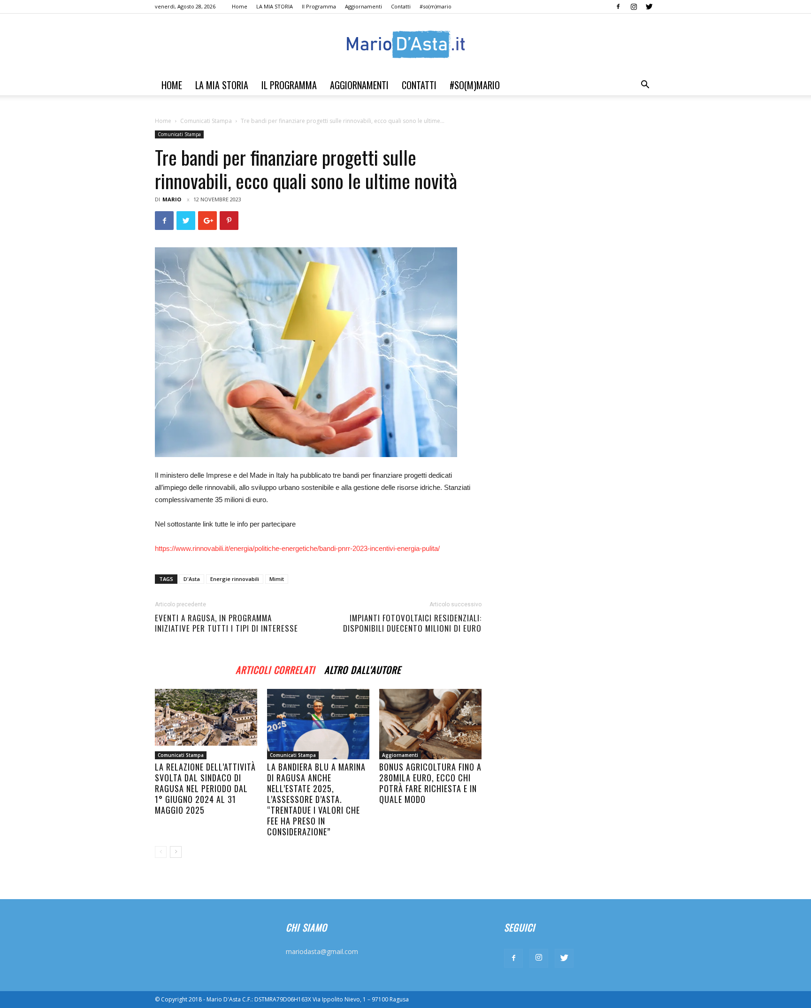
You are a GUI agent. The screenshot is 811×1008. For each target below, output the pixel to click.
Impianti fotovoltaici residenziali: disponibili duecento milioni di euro (412, 623)
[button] (645, 85)
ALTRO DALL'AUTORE (362, 668)
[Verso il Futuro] (405, 44)
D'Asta (192, 578)
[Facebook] (618, 6)
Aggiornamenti (363, 6)
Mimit (276, 578)
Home (239, 6)
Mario (171, 199)
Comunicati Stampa (206, 121)
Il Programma (319, 6)
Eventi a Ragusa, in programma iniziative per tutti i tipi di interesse (226, 623)
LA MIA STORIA (274, 6)
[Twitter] (649, 6)
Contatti (401, 6)
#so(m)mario (435, 6)
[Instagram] (634, 6)
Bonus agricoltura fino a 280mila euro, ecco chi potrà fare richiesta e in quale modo (430, 783)
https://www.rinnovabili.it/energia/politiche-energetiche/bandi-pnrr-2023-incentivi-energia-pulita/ (297, 548)
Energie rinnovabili (234, 578)
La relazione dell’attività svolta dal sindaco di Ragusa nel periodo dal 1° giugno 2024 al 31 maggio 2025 (205, 788)
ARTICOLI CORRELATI (275, 668)
